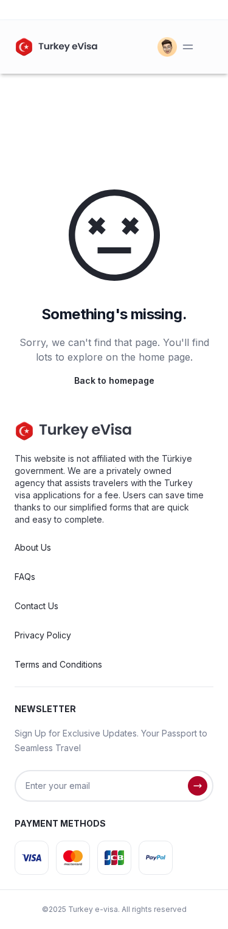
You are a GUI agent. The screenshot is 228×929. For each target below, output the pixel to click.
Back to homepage (114, 380)
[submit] (197, 786)
